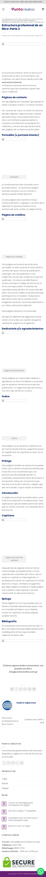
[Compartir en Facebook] (16, 689)
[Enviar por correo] (25, 689)
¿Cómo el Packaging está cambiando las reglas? (20, 804)
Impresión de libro (20, 22)
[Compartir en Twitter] (21, 689)
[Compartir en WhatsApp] (12, 689)
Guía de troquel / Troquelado (22, 811)
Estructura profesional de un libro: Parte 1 (10, 721)
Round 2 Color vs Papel (19, 826)
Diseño (26, 19)
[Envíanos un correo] (13, 763)
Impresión (6, 22)
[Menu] (3, 9)
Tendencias (39, 22)
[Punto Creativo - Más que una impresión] (23, 9)
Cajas (4, 778)
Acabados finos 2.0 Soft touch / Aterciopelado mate (23, 819)
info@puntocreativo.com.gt (23, 671)
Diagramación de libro (12, 19)
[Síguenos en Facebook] (4, 763)
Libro (31, 22)
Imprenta (31, 21)
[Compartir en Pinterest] (30, 689)
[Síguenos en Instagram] (9, 763)
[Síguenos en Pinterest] (22, 763)
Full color (15, 21)
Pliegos (5, 788)
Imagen (23, 21)
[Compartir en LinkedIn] (34, 689)
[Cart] (43, 9)
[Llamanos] (17, 763)
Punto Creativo (36, 36)
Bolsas (5, 783)
